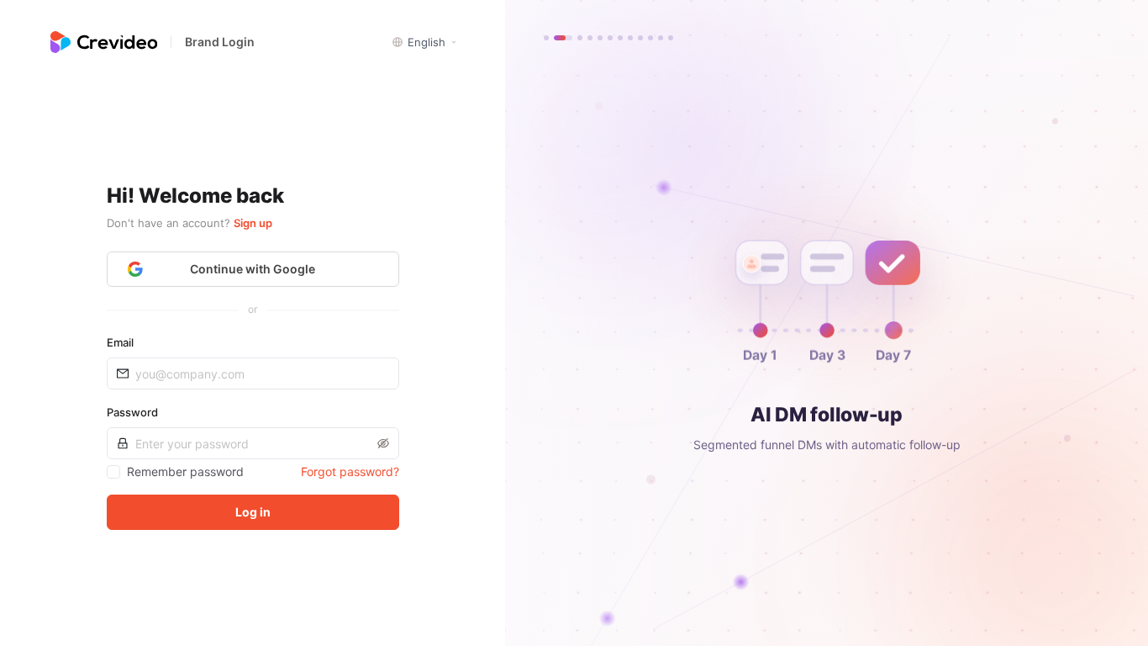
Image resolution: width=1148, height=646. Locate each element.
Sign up (253, 223)
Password (132, 412)
